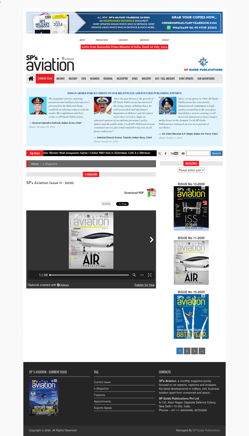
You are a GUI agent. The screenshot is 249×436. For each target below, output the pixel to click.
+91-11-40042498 (182, 410)
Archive (60, 78)
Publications (102, 39)
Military (73, 78)
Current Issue (45, 78)
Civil (83, 78)
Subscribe (123, 39)
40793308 (200, 410)
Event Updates (186, 78)
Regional (108, 78)
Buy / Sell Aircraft (165, 78)
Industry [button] (146, 78)
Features (99, 395)
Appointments (102, 401)
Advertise (144, 39)
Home (35, 164)
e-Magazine (101, 388)
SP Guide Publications (206, 430)
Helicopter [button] (122, 78)
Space (135, 78)
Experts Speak (103, 408)
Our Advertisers (206, 78)
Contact (165, 39)
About (82, 39)
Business (94, 78)
